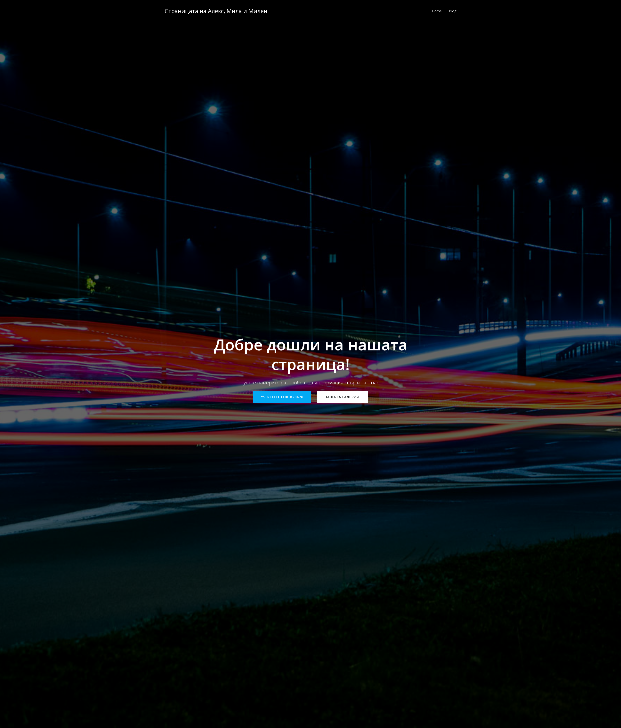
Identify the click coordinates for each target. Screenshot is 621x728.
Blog (452, 11)
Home (437, 11)
